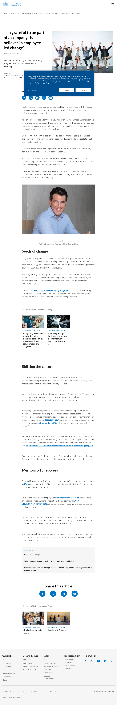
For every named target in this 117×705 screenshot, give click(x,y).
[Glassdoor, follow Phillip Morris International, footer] (111, 661)
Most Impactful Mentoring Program (51, 290)
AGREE (83, 90)
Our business (7, 663)
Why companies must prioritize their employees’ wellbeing (49, 561)
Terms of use (48, 660)
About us (6, 660)
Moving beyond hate (32, 630)
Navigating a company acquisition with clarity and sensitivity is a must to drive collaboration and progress (33, 340)
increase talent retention (67, 497)
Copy (44, 98)
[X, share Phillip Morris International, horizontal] (53, 594)
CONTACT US (51, 691)
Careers (5, 680)
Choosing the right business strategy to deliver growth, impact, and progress (58, 337)
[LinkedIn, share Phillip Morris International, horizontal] (64, 594)
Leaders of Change (32, 555)
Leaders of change (31, 330)
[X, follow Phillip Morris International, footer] (91, 661)
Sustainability (7, 676)
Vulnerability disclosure (69, 661)
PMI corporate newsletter (70, 667)
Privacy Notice (47, 84)
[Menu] (113, 4)
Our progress (7, 666)
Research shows (52, 420)
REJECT (66, 90)
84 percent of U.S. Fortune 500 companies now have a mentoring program (59, 445)
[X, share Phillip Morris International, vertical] (31, 98)
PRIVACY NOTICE (9, 691)
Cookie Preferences (49, 677)
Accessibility (48, 673)
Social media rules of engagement (51, 667)
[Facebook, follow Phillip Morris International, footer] (85, 661)
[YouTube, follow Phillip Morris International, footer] (98, 661)
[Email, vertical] (50, 98)
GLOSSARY (35, 691)
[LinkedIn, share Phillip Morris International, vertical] (37, 98)
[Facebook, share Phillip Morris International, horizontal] (42, 594)
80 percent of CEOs (48, 423)
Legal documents (50, 663)
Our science (7, 670)
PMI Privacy (27, 663)
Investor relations (9, 673)
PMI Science (27, 660)
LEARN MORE (32, 90)
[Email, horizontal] (75, 594)
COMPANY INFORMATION (13, 698)
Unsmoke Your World (30, 670)
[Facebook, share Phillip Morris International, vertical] (24, 98)
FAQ (23, 691)
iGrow (27, 484)
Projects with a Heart (31, 666)
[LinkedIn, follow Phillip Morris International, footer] (105, 661)
